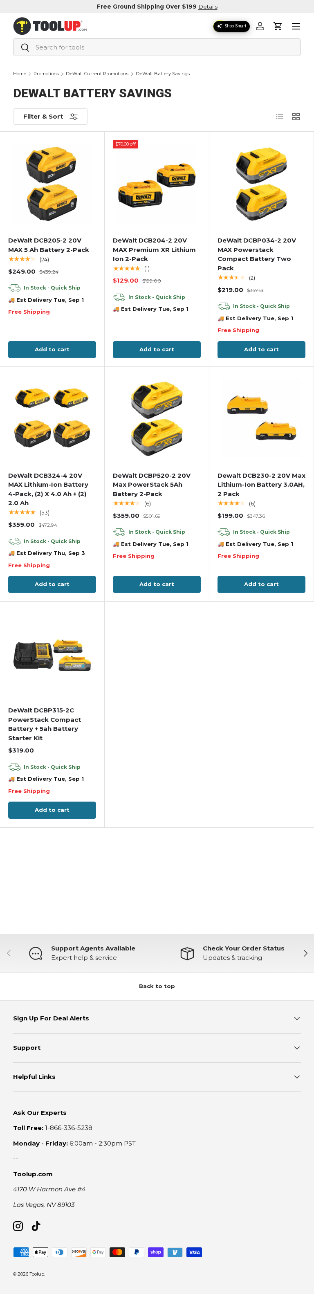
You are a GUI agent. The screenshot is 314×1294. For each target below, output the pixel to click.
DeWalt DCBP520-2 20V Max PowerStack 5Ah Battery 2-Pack (152, 485)
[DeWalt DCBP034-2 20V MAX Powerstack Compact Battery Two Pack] (261, 184)
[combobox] (157, 47)
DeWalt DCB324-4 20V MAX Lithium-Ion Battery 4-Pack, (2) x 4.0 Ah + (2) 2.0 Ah (48, 489)
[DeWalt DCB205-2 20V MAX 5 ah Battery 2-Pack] (52, 184)
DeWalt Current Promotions (97, 74)
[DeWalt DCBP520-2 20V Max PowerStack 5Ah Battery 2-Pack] (157, 418)
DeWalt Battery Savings (163, 74)
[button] (278, 26)
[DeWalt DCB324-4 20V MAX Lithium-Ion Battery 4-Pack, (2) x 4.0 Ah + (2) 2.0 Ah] (52, 418)
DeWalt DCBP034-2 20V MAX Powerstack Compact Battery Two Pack (257, 254)
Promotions (46, 74)
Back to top (157, 986)
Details (208, 6)
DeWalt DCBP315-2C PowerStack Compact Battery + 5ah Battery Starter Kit (44, 724)
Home (19, 74)
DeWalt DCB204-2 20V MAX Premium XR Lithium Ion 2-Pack (154, 249)
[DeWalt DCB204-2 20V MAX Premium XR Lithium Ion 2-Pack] (157, 184)
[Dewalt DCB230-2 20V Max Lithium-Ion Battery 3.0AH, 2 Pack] (261, 418)
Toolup (36, 1274)
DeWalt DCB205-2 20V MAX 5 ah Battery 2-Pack (48, 245)
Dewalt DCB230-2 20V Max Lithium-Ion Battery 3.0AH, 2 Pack (261, 485)
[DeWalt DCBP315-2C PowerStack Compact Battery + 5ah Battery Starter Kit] (52, 654)
